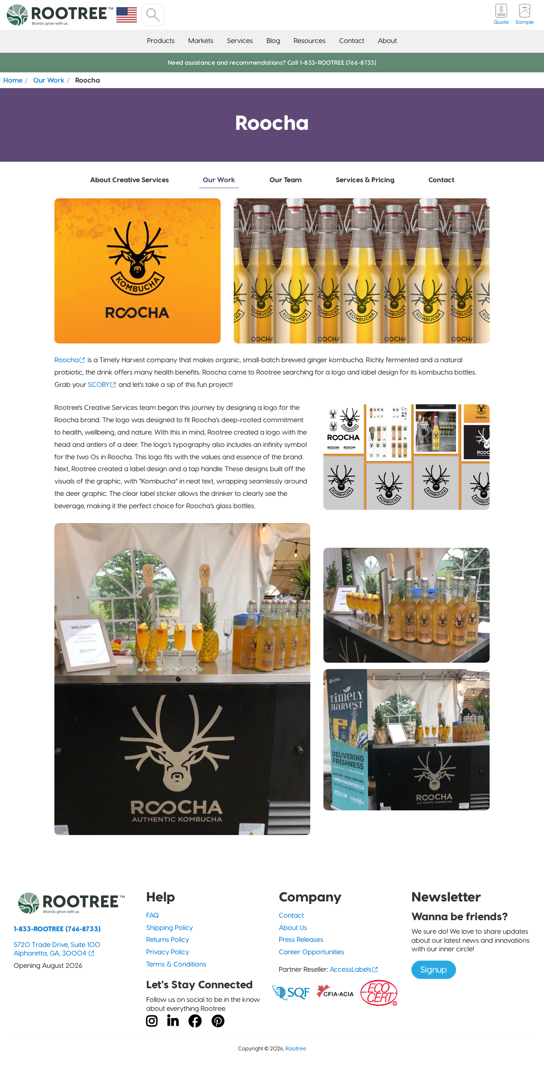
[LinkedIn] (173, 1021)
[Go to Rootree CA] (126, 15)
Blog (273, 41)
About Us (293, 928)
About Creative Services (129, 179)
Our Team (285, 179)
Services (240, 41)
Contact (351, 41)
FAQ (152, 915)
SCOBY (99, 384)
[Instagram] (152, 1021)
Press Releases (301, 939)
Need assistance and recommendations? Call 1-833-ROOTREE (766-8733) (272, 63)
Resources (310, 41)
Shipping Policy (169, 928)
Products (161, 41)
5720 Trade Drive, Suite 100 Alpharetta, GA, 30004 (57, 949)
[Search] (153, 14)
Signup (433, 969)
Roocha (66, 360)
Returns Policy (167, 939)
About (387, 41)
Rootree (296, 1048)
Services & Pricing (365, 179)
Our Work (49, 80)
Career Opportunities (311, 952)
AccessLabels (350, 969)
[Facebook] (195, 1021)
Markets (200, 41)
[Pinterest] (218, 1021)
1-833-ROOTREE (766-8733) (57, 928)
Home (13, 80)
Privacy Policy (167, 952)
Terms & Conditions (176, 964)
